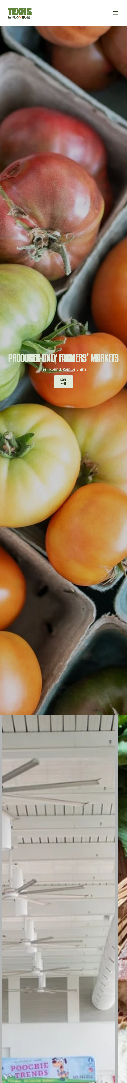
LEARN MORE (63, 381)
